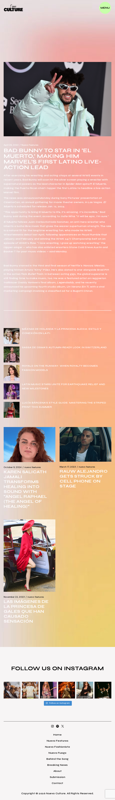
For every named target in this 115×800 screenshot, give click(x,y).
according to (58, 216)
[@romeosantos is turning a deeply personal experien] (66, 690)
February (27, 238)
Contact (57, 783)
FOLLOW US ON (37, 668)
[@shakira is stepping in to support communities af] (48, 690)
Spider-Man (74, 183)
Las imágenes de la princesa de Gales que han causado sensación (26, 611)
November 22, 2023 (14, 597)
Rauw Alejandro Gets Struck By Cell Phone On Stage (84, 479)
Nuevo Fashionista (57, 746)
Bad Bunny (29, 179)
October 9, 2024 (13, 467)
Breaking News (57, 764)
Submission (57, 777)
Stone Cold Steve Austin (85, 247)
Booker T (10, 251)
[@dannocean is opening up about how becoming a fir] (12, 690)
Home (57, 734)
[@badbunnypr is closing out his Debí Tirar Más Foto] (30, 690)
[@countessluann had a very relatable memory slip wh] (84, 690)
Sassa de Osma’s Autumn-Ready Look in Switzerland (64, 347)
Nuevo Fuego (57, 752)
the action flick (25, 274)
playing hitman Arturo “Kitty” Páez (27, 269)
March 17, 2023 (68, 466)
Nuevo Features (29, 145)
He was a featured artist (70, 278)
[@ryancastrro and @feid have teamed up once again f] (103, 690)
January (9, 238)
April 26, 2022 (11, 145)
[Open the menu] (105, 8)
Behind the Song (57, 758)
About (57, 771)
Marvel (8, 192)
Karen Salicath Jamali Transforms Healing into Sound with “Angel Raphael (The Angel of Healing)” (25, 489)
